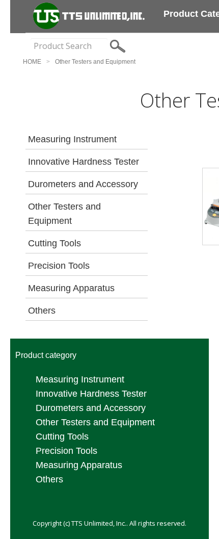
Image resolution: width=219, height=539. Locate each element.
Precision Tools (59, 266)
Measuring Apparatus (71, 288)
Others (42, 310)
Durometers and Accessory (83, 184)
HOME (32, 61)
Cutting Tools (54, 243)
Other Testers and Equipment (95, 61)
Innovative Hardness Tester (83, 162)
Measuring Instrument (72, 139)
